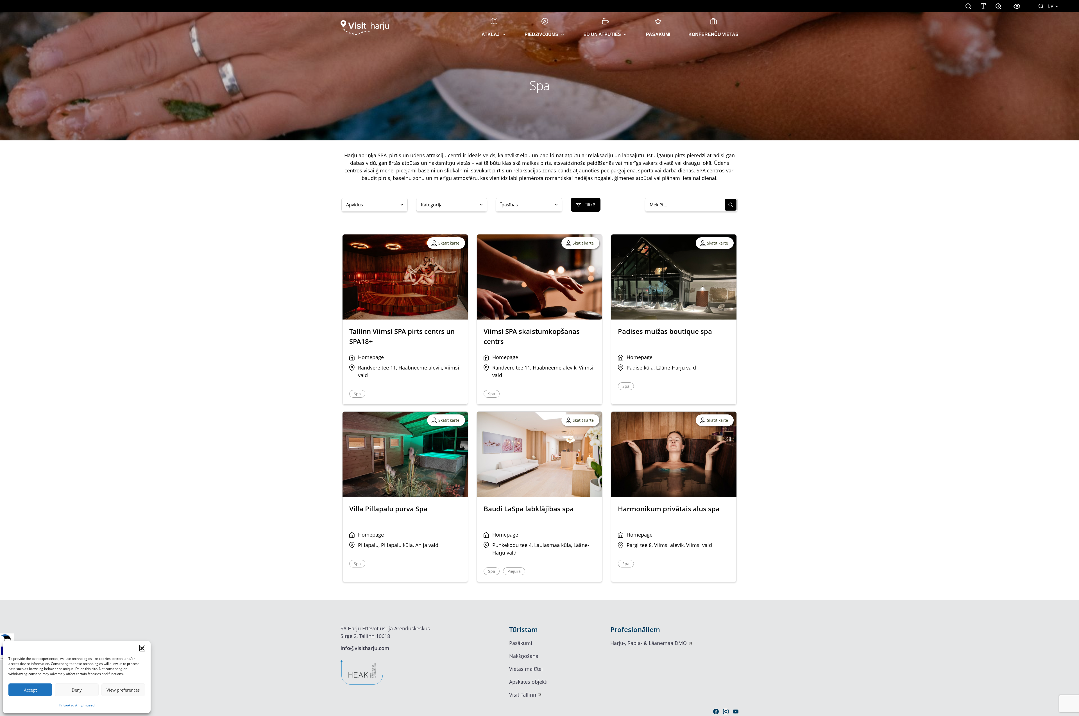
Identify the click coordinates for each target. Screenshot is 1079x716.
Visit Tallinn (522, 694)
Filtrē (589, 205)
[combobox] (374, 205)
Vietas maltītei (526, 668)
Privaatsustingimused (76, 705)
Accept (30, 690)
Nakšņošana (523, 656)
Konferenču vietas (713, 34)
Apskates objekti (528, 681)
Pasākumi (658, 34)
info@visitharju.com (365, 648)
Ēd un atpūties (602, 34)
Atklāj (491, 34)
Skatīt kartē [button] (448, 243)
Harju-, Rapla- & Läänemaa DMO (648, 643)
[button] (142, 648)
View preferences (123, 690)
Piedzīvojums (541, 34)
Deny (77, 690)
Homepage (371, 357)
